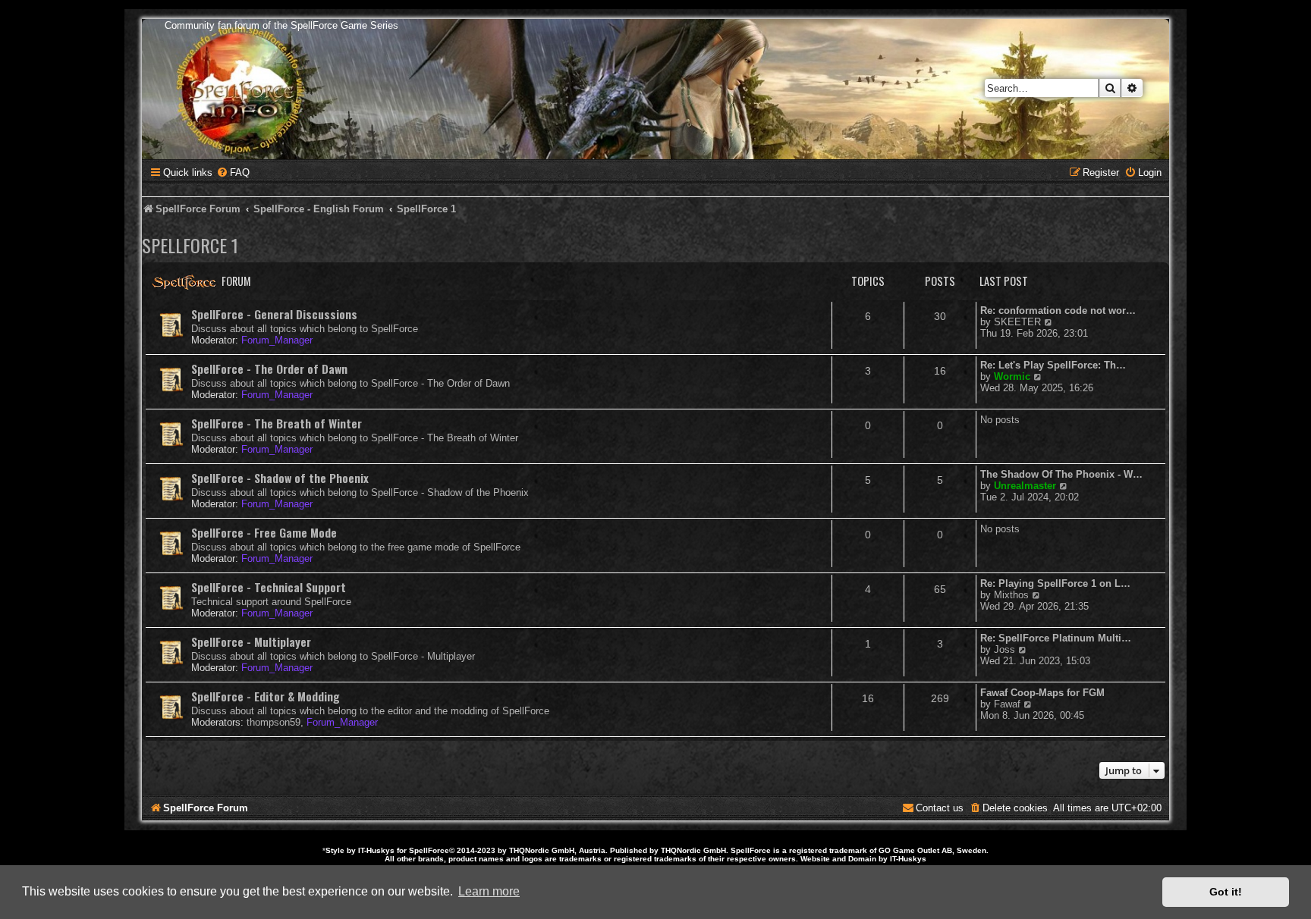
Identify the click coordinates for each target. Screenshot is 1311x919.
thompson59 (273, 722)
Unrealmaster (1025, 485)
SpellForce (429, 850)
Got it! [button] (1225, 892)
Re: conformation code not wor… (1058, 310)
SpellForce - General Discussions (274, 314)
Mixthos (1011, 595)
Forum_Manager (277, 340)
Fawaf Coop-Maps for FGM (1042, 692)
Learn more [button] (489, 891)
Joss (1004, 649)
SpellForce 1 (190, 245)
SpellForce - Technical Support (268, 587)
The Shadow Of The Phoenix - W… (1061, 474)
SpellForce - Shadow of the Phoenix (280, 478)
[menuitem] (233, 172)
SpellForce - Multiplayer (251, 641)
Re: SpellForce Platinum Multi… (1055, 638)
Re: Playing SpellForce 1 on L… (1055, 583)
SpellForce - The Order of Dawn (269, 368)
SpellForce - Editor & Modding (265, 696)
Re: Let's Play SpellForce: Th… (1053, 365)
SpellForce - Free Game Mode (264, 532)
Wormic (1012, 376)
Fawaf (1007, 704)
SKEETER (1017, 322)
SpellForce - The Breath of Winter (276, 423)
